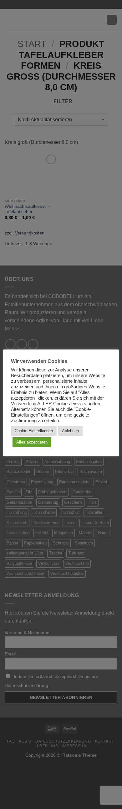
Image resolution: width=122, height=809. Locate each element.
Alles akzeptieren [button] (32, 442)
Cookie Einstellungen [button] (34, 430)
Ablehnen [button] (70, 430)
